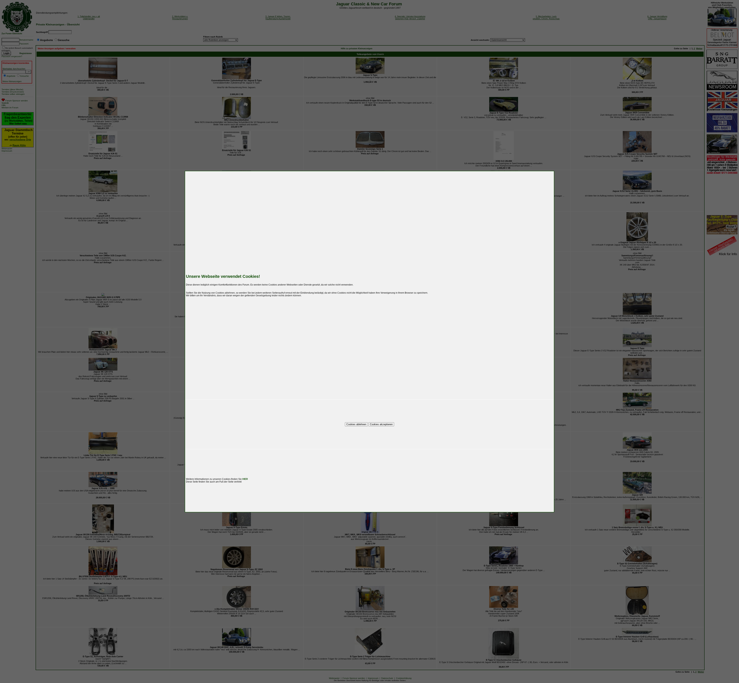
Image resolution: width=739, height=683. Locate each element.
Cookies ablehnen (356, 424)
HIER (245, 479)
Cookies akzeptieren (381, 424)
